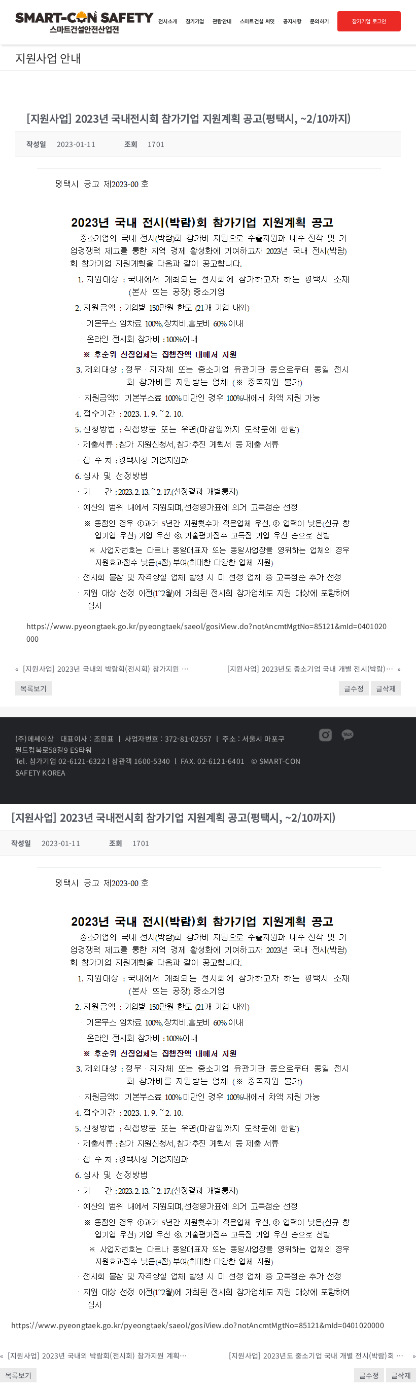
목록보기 (33, 688)
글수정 (354, 688)
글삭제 (386, 688)
